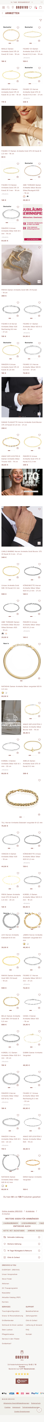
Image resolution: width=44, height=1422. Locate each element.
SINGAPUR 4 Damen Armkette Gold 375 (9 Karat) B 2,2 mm (11, 92)
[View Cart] (40, 7)
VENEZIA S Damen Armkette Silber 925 (9, 856)
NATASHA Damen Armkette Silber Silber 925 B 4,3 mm (10, 1179)
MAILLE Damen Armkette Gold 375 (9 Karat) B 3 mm (10, 51)
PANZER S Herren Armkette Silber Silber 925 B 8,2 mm (10, 1096)
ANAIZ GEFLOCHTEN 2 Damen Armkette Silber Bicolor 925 (32, 727)
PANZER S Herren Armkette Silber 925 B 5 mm (11, 1139)
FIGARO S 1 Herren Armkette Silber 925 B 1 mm (32, 978)
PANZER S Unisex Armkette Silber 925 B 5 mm (11, 231)
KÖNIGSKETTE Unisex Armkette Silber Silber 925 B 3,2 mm (32, 856)
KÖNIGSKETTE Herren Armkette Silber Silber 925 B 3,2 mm (32, 588)
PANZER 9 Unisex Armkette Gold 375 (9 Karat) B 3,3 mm (31, 459)
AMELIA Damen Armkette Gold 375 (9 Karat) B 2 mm (31, 763)
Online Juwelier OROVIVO (12, 1211)
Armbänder (30, 1211)
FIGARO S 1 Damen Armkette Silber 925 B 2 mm (32, 326)
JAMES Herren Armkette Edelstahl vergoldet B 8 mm (32, 937)
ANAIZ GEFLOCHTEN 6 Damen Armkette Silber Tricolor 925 (10, 459)
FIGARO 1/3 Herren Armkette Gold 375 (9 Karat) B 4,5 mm (33, 92)
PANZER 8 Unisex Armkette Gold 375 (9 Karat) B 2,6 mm (10, 367)
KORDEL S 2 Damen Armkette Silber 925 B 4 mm (11, 1055)
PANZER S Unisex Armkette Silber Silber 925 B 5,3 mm (31, 624)
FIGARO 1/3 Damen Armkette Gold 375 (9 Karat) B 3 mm (10, 187)
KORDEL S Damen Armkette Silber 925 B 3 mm (11, 763)
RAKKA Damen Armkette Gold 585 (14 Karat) (11, 978)
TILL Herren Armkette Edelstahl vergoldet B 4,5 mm (22, 823)
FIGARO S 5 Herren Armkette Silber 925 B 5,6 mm (31, 367)
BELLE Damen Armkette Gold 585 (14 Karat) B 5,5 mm (10, 1018)
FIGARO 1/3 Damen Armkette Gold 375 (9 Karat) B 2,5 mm (33, 51)
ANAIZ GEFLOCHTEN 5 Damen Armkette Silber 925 (32, 1139)
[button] (40, 20)
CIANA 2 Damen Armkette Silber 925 (31, 1018)
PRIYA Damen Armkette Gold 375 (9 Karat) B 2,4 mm (10, 897)
